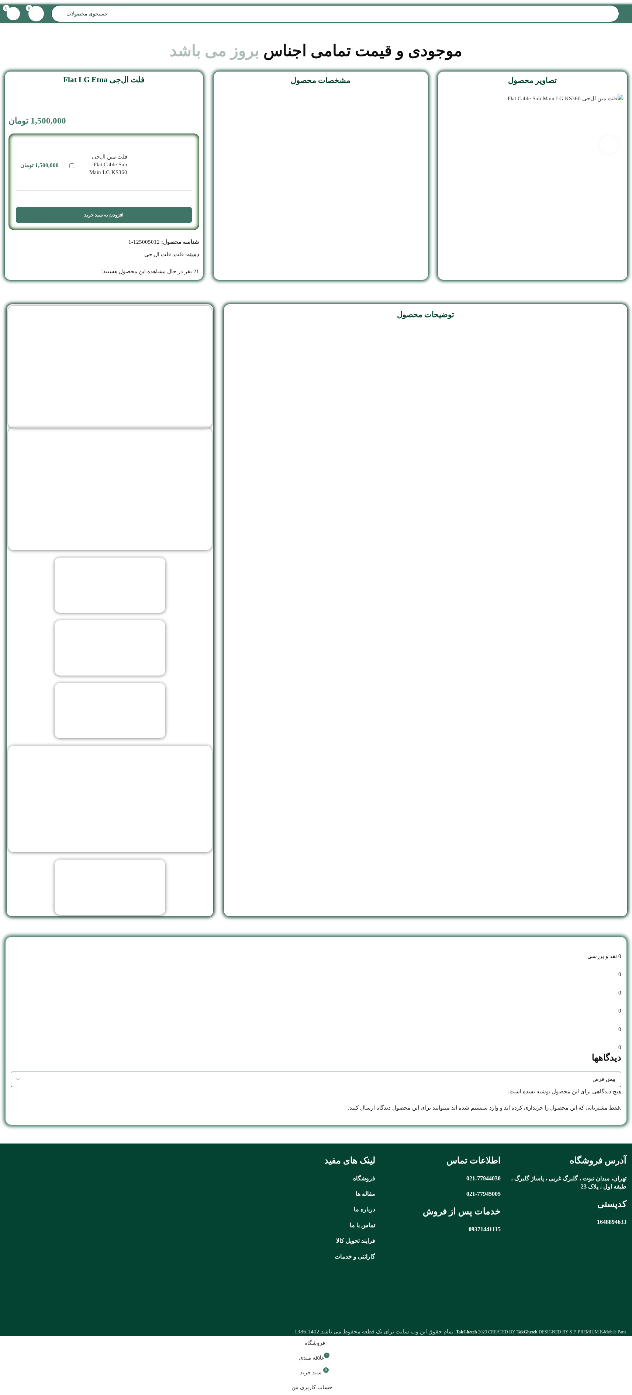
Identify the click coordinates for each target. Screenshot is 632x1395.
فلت (179, 254)
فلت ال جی (157, 254)
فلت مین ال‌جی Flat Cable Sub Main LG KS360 (108, 164)
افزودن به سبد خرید (104, 215)
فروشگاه (364, 1178)
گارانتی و (363, 1256)
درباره (367, 1209)
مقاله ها (365, 1194)
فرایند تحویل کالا (355, 1241)
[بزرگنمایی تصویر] (609, 144)
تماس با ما (362, 1225)
